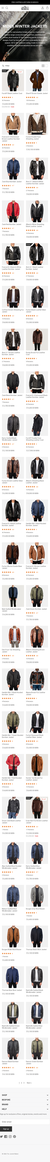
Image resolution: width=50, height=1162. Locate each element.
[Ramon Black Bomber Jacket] (13, 1048)
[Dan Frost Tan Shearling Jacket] (13, 637)
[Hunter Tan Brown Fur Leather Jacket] (37, 765)
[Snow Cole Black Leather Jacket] (13, 808)
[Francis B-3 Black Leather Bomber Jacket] (13, 510)
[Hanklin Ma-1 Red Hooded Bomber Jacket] (13, 765)
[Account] (42, 8)
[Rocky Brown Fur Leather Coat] (37, 339)
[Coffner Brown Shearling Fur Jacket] (13, 297)
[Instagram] (10, 1136)
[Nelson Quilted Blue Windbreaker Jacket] (13, 896)
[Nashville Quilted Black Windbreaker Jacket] (37, 977)
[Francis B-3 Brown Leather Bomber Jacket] (37, 553)
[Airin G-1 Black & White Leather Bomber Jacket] (37, 168)
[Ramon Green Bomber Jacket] (37, 1048)
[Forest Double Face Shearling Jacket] (37, 124)
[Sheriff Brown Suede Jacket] (37, 80)
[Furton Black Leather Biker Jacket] (37, 297)
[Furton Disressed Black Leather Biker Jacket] (37, 722)
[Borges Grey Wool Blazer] (37, 896)
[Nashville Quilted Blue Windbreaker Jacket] (37, 1013)
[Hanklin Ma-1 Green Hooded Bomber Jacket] (13, 722)
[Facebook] (5, 1136)
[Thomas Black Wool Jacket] (37, 936)
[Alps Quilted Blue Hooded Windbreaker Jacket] (13, 853)
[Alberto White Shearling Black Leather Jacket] (37, 211)
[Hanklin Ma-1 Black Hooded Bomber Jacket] (13, 679)
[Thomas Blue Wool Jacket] (13, 977)
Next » (29, 1083)
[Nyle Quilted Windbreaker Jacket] (13, 596)
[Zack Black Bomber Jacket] (13, 382)
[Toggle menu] (2, 8)
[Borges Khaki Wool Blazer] (13, 936)
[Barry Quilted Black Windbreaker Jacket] (13, 425)
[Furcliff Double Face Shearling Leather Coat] (37, 425)
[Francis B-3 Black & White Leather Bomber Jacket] (13, 254)
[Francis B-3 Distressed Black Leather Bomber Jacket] (37, 382)
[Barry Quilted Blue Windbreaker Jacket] (37, 853)
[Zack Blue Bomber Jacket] (13, 168)
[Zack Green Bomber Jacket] (37, 596)
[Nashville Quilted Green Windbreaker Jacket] (13, 1013)
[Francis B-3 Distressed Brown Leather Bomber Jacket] (13, 124)
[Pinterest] (14, 1136)
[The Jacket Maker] (25, 8)
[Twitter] (1, 1136)
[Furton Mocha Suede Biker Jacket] (13, 553)
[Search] (8, 8)
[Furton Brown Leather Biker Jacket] (13, 468)
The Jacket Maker (12, 1154)
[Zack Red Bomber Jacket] (13, 211)
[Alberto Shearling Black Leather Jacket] (37, 468)
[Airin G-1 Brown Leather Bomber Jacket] (13, 339)
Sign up (6, 1129)
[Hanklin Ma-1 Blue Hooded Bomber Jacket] (37, 510)
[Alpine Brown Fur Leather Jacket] (37, 679)
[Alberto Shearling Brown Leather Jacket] (37, 637)
